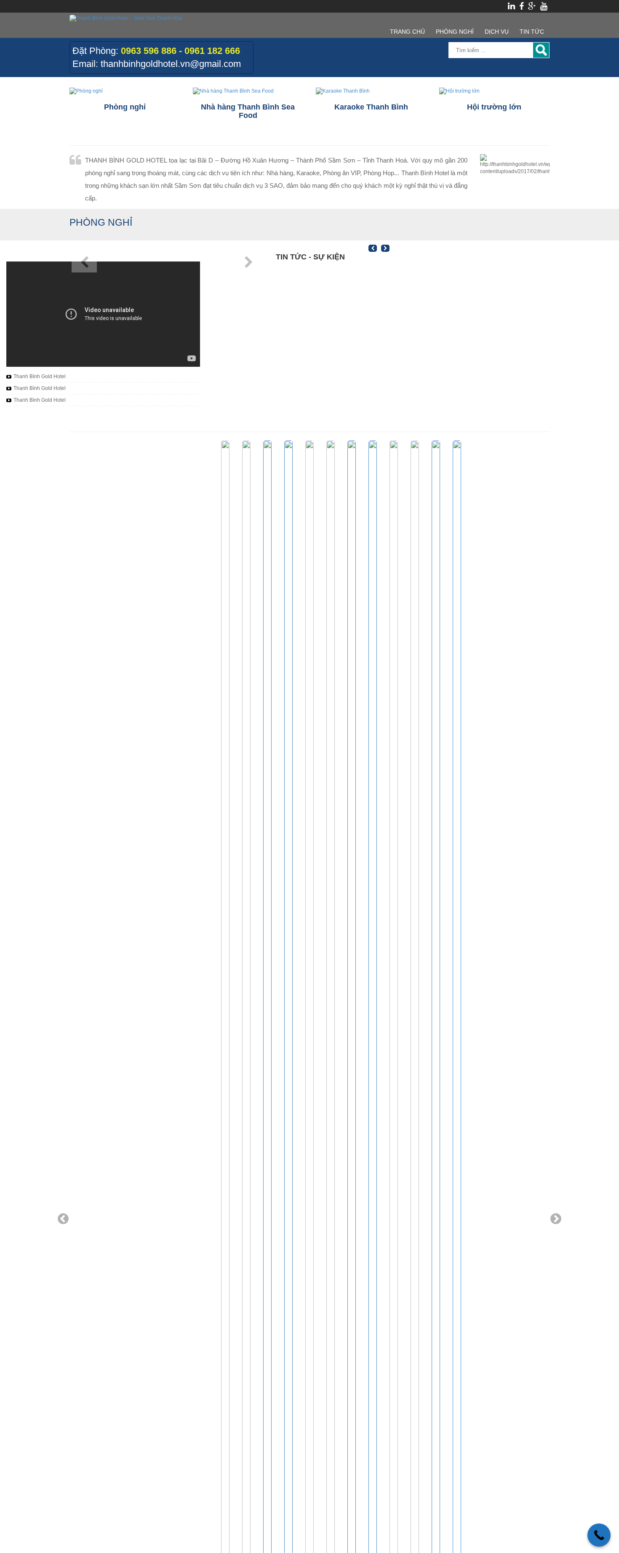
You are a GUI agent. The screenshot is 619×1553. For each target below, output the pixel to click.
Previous (63, 1219)
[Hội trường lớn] (494, 91)
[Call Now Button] (599, 1535)
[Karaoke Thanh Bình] (371, 91)
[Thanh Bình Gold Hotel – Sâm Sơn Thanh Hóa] (125, 18)
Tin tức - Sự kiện (310, 257)
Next (556, 1219)
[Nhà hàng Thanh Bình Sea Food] (248, 91)
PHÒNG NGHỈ (455, 31)
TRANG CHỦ (407, 31)
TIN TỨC (532, 31)
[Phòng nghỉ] (124, 91)
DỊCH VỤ (497, 31)
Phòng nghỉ (100, 222)
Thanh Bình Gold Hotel (39, 376)
